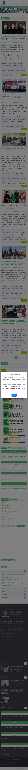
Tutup (14, 395)
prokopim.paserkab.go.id (14, 381)
